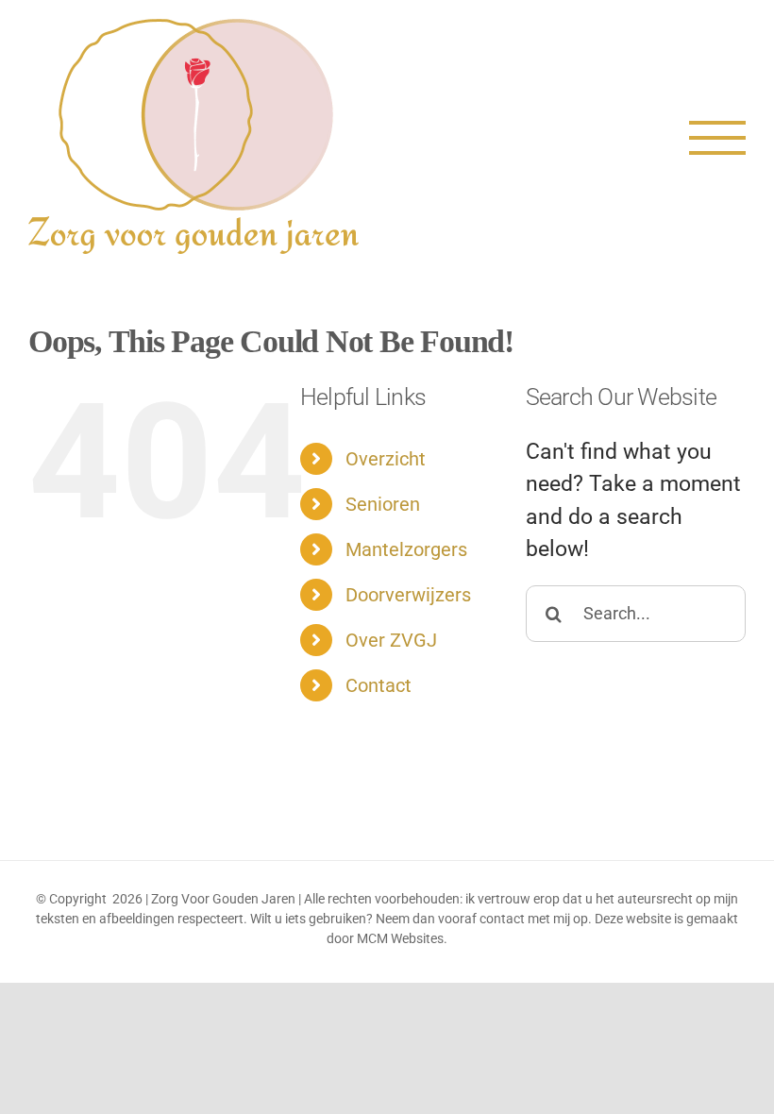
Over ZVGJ (391, 640)
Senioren (382, 504)
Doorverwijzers (408, 594)
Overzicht (385, 458)
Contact (378, 685)
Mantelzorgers (406, 549)
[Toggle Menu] (717, 138)
